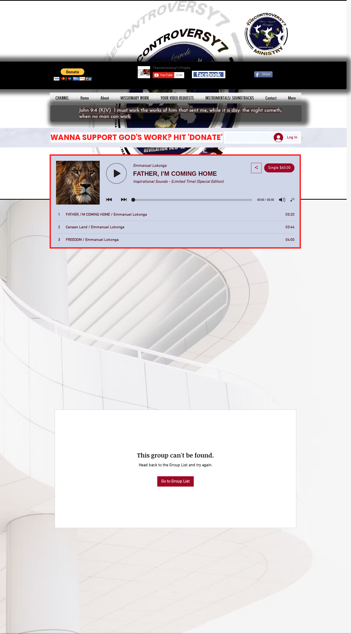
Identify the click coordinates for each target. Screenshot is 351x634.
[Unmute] (10, 192)
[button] (72, 74)
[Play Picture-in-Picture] (331, 192)
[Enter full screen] (339, 192)
